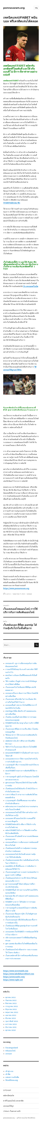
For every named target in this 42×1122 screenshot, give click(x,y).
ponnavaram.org (14, 7)
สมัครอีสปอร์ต (8, 1096)
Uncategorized (11, 1048)
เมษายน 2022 (10, 1015)
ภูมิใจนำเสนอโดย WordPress (26, 1118)
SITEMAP (7, 1090)
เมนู (36, 8)
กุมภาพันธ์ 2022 (11, 1021)
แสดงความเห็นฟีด (12, 1077)
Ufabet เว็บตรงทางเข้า (12, 1111)
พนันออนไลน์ (10, 1051)
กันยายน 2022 (10, 1000)
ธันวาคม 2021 (10, 1027)
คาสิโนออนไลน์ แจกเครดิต (13, 1101)
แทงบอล (29, 594)
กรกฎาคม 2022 (11, 1006)
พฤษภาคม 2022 (11, 1012)
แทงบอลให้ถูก (8, 1106)
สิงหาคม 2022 (11, 1003)
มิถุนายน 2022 (11, 1009)
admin (8, 594)
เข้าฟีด (7, 1074)
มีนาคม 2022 (10, 1018)
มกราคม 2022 (11, 1024)
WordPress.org (11, 1080)
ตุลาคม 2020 (10, 1030)
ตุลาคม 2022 (10, 997)
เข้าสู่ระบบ (9, 1071)
